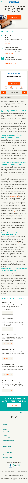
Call (16, 88)
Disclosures (5, 454)
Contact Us (5, 427)
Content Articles (7, 437)
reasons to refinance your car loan (16, 212)
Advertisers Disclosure (8, 448)
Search (21, 88)
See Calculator (9, 63)
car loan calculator (17, 242)
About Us (5, 429)
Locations (7, 412)
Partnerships (6, 444)
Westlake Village (19, 412)
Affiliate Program (7, 446)
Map (6, 88)
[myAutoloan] (14, 465)
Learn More (7, 312)
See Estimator (9, 53)
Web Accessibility (7, 452)
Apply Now (14, 17)
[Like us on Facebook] (12, 417)
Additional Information (8, 440)
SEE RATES (8, 43)
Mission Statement (7, 431)
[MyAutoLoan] (14, 2)
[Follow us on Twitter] (15, 417)
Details (11, 88)
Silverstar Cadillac (14, 73)
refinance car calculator (14, 196)
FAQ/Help (5, 435)
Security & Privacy (7, 457)
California (12, 412)
